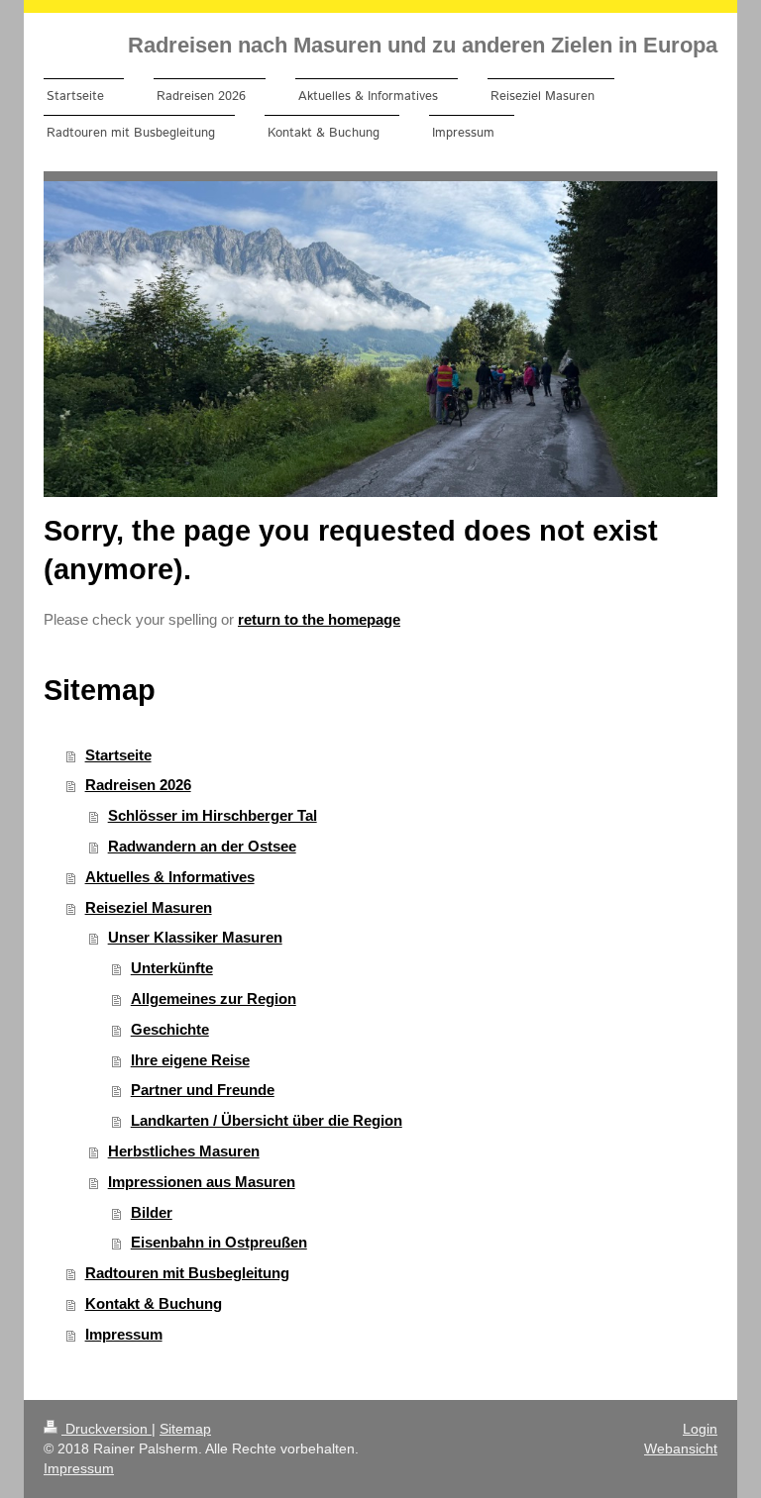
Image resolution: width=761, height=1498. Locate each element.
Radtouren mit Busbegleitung (187, 1272)
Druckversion (106, 1429)
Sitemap (185, 1429)
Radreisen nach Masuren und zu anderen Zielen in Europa (422, 45)
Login (700, 1429)
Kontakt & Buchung (153, 1303)
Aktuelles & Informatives (170, 876)
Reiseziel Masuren (148, 907)
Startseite (118, 755)
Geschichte (170, 1029)
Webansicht (680, 1448)
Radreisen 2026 (138, 784)
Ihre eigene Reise (190, 1059)
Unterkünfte (172, 967)
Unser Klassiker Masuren (195, 937)
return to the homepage (319, 619)
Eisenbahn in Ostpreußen (219, 1242)
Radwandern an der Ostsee (202, 846)
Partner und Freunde (202, 1089)
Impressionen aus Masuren (201, 1181)
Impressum (124, 1334)
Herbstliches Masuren (184, 1151)
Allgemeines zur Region (213, 998)
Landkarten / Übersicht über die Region (266, 1120)
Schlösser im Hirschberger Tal (212, 815)
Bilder (151, 1212)
